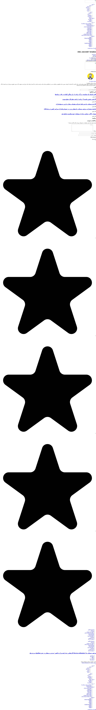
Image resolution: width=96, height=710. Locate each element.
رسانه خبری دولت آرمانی (89, 632)
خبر (91, 11)
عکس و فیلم (91, 18)
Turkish (90, 46)
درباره (93, 22)
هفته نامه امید (91, 634)
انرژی (88, 8)
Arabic (90, 37)
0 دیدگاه (94, 55)
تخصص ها (92, 656)
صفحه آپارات (89, 28)
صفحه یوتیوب (89, 693)
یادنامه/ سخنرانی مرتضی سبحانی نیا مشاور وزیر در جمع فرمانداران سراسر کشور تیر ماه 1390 (70, 109)
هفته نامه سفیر (91, 633)
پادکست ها (90, 21)
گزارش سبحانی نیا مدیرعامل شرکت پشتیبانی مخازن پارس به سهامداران (76, 104)
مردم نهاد (87, 7)
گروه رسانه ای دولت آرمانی (86, 35)
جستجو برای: (93, 89)
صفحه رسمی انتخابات (88, 34)
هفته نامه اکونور (91, 629)
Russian (90, 45)
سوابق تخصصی (89, 24)
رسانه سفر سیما (91, 636)
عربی (88, 13)
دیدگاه (94, 131)
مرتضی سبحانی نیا (92, 57)
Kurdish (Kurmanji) (88, 43)
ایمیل (94, 135)
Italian (90, 42)
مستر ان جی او (91, 639)
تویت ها (90, 17)
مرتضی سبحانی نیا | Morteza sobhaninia (84, 653)
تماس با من (92, 658)
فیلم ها (90, 20)
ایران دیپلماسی (91, 638)
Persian (92, 36)
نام (95, 133)
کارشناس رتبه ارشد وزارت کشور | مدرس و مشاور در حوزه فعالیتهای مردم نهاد (51, 653)
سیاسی (88, 9)
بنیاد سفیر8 (90, 27)
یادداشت (90, 12)
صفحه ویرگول (89, 33)
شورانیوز (92, 637)
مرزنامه (92, 630)
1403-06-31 (94, 54)
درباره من (92, 655)
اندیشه (88, 6)
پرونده (90, 5)
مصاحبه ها (90, 16)
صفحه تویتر (89, 30)
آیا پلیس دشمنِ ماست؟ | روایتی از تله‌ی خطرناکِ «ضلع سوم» (79, 99)
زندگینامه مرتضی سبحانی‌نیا (86, 23)
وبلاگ (93, 657)
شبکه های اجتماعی (90, 25)
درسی (88, 10)
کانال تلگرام (89, 29)
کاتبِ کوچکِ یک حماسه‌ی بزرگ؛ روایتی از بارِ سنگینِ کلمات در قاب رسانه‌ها (75, 94)
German (90, 41)
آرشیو (93, 4)
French (90, 40)
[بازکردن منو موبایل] (95, 49)
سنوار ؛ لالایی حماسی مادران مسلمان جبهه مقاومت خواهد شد (79, 114)
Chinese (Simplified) (88, 38)
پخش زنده (92, 659)
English (90, 39)
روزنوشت (90, 15)
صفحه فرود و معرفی (88, 26)
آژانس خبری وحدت (90, 631)
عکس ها (90, 19)
